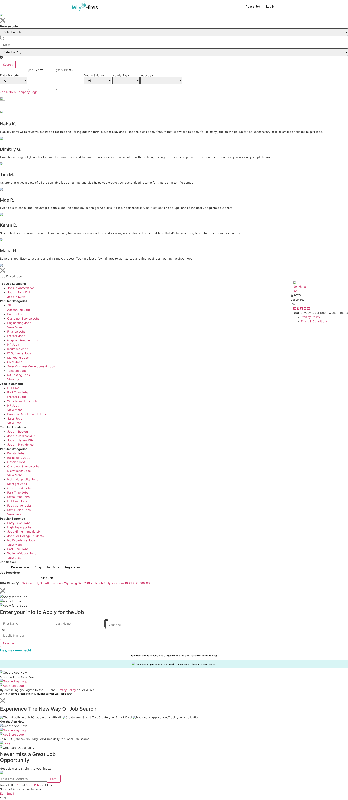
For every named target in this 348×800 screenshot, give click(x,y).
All (9, 305)
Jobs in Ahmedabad (21, 288)
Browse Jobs (20, 567)
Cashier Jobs (16, 462)
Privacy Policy (310, 317)
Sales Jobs (14, 362)
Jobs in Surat (16, 297)
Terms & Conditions (314, 321)
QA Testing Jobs (18, 375)
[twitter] (305, 308)
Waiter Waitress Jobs (21, 553)
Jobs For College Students (25, 536)
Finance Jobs (16, 331)
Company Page (27, 92)
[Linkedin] (295, 308)
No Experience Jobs (21, 540)
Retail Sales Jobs (19, 510)
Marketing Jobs (18, 357)
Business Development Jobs (26, 414)
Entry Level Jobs (18, 523)
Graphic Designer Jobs (23, 340)
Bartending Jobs (18, 457)
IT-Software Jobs (19, 353)
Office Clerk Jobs (19, 488)
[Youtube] (308, 308)
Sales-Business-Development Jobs (31, 366)
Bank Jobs (14, 314)
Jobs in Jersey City (20, 440)
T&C (47, 690)
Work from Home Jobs (22, 401)
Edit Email (7, 793)
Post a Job (253, 6)
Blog (38, 567)
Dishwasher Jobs (19, 470)
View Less (14, 379)
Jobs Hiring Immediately (24, 531)
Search (8, 64)
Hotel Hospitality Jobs (22, 479)
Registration (72, 567)
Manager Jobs (17, 484)
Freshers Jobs (16, 397)
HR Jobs (13, 344)
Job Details (8, 92)
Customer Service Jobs (23, 318)
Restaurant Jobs (18, 497)
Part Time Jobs (17, 392)
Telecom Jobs (16, 370)
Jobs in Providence (20, 444)
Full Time (13, 388)
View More (14, 327)
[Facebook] (302, 308)
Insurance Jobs (17, 349)
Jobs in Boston (17, 431)
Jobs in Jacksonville (21, 436)
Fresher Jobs (16, 336)
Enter (53, 779)
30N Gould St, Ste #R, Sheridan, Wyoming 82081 (53, 583)
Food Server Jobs (19, 505)
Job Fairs (52, 567)
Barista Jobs (15, 453)
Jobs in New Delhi (19, 292)
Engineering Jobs (19, 323)
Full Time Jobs (17, 501)
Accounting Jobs (18, 310)
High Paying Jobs (19, 527)
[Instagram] (298, 308)
